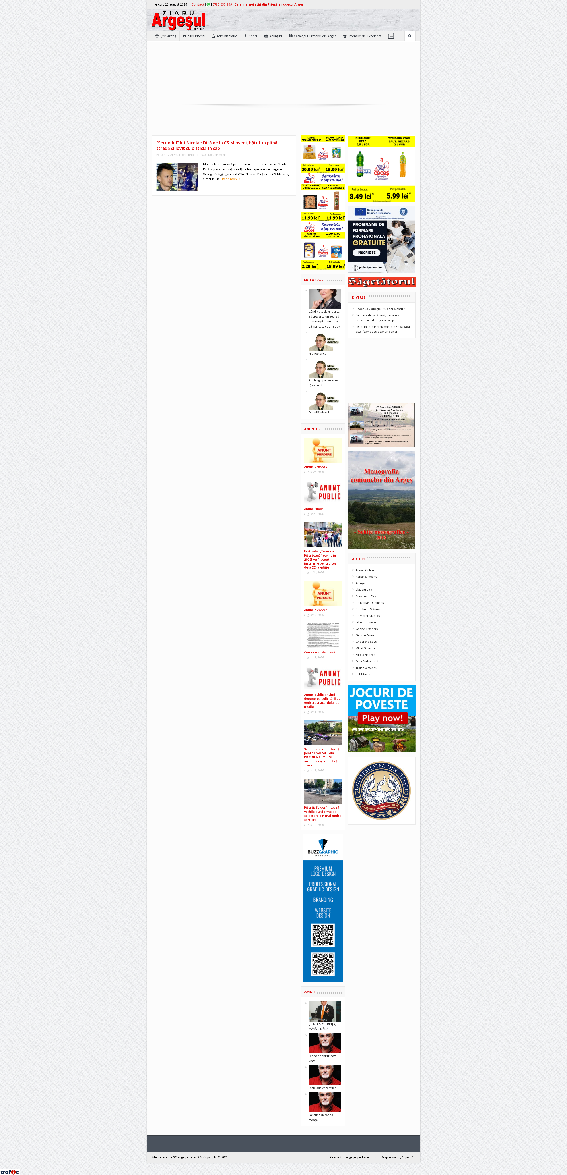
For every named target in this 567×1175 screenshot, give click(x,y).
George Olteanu (366, 635)
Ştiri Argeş (168, 36)
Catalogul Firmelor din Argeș (315, 36)
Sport (253, 36)
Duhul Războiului (320, 412)
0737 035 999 (222, 4)
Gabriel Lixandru (367, 629)
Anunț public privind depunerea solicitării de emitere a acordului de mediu (322, 701)
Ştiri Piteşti (196, 36)
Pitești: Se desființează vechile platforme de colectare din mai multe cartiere (322, 813)
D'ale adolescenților (322, 1088)
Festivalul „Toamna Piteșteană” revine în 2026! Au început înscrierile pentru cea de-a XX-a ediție (320, 559)
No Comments (217, 155)
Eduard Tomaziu (367, 622)
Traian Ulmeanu (366, 668)
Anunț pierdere (315, 610)
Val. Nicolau (363, 674)
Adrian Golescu (366, 570)
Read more (230, 179)
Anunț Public (313, 509)
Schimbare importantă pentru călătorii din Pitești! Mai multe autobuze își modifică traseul (322, 757)
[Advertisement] (283, 73)
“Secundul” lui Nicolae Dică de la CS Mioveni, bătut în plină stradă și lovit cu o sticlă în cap (216, 145)
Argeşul (175, 155)
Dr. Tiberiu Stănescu (369, 609)
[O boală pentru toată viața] (325, 1043)
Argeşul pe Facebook (361, 1157)
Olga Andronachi (367, 661)
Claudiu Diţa (364, 590)
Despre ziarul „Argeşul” (397, 1157)
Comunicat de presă (319, 652)
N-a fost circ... (317, 353)
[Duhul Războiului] (325, 399)
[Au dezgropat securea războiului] (325, 367)
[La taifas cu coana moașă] (325, 1102)
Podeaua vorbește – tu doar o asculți (380, 309)
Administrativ (227, 36)
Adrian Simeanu (366, 577)
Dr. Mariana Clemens (370, 603)
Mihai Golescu (365, 648)
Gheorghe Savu (366, 642)
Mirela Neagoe (365, 655)
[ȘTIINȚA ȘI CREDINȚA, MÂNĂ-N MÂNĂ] (325, 1011)
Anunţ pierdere (315, 466)
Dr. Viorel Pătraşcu (368, 616)
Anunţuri (276, 36)
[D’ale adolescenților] (325, 1075)
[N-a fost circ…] (325, 340)
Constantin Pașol (367, 596)
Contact (198, 4)
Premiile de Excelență (365, 36)
